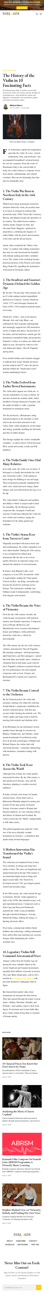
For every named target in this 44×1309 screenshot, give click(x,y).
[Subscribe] (38, 1287)
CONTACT (33, 1241)
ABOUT (10, 1241)
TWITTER (35, 1245)
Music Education (9, 70)
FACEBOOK (9, 1245)
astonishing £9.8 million (22, 978)
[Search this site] (37, 14)
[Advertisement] (22, 41)
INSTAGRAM (22, 1245)
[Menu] (41, 14)
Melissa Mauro (16, 105)
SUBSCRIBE (21, 1241)
